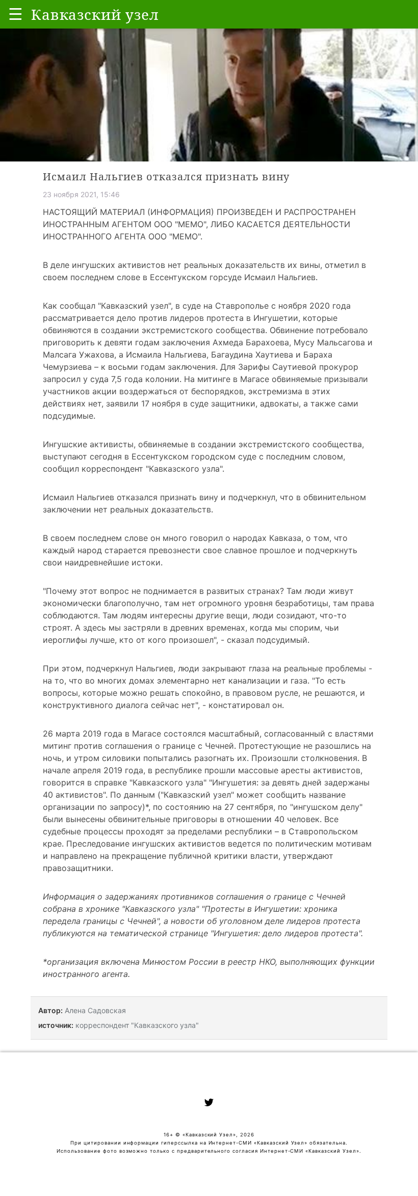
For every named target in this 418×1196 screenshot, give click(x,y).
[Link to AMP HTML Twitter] (209, 1104)
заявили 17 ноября (143, 403)
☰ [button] (15, 14)
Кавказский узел (134, 306)
